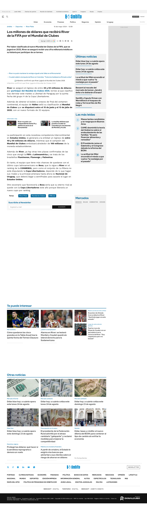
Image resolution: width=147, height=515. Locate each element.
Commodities (93, 202)
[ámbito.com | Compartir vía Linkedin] (65, 41)
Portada (11, 475)
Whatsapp (34, 467)
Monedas (79, 202)
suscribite (136, 16)
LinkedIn (23, 467)
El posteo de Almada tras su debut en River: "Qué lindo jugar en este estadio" (97, 316)
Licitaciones (111, 482)
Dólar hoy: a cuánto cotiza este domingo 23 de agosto (88, 402)
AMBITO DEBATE (92, 489)
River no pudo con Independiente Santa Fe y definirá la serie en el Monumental (27, 125)
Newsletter (142, 21)
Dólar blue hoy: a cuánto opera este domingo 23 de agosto (21, 432)
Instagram (18, 467)
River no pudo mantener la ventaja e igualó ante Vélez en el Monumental (35, 73)
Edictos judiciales (83, 482)
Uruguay (110, 22)
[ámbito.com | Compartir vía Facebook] (60, 41)
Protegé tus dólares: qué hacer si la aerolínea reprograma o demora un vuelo (22, 450)
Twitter (8, 467)
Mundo (23, 478)
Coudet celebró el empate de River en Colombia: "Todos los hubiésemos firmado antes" (40, 77)
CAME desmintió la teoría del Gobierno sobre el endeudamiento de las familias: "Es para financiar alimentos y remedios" (93, 133)
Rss (126, 478)
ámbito (9, 26)
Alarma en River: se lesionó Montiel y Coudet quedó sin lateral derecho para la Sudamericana (54, 336)
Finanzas (60, 22)
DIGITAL (51, 489)
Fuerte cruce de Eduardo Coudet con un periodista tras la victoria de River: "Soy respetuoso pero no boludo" (97, 333)
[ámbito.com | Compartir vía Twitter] (63, 41)
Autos (87, 478)
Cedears (102, 202)
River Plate (30, 26)
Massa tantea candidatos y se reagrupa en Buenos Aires (92, 121)
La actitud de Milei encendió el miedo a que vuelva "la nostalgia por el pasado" (90, 79)
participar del (30, 91)
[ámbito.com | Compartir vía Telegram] (68, 41)
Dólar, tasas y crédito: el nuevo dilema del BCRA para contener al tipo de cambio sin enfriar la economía (90, 435)
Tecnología (115, 478)
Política (73, 22)
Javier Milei (17, 11)
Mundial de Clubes (38, 196)
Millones (52, 196)
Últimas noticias (26, 475)
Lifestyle (133, 475)
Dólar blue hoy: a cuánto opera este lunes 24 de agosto (90, 62)
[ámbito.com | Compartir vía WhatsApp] (57, 41)
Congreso (83, 11)
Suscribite (61, 207)
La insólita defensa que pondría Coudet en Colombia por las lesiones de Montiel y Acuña (61, 125)
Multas (99, 482)
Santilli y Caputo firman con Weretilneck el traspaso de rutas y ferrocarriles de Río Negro (89, 102)
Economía (47, 22)
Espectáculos (100, 478)
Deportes (19, 26)
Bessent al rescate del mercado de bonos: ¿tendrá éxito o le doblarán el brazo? (89, 90)
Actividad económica (62, 11)
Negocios (85, 22)
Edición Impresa (49, 478)
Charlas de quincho (30, 11)
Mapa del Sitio (13, 482)
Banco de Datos (81, 475)
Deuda (92, 11)
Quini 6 (74, 11)
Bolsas (85, 202)
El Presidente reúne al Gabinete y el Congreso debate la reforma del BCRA (92, 147)
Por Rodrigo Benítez (80, 458)
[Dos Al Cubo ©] (130, 498)
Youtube (29, 467)
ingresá (142, 16)
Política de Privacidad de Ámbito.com (40, 482)
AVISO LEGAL (66, 482)
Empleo (100, 11)
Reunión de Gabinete (46, 11)
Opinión (98, 22)
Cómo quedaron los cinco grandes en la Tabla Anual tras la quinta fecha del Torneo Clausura (22, 335)
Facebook (13, 467)
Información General (70, 478)
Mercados (96, 475)
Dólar (36, 22)
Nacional (11, 478)
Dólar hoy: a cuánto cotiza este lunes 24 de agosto (90, 70)
